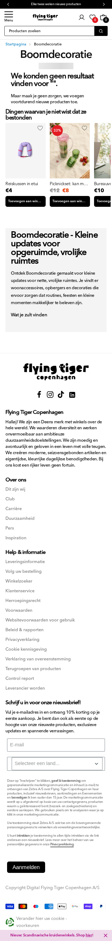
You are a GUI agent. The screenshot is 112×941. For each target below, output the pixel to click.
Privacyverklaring (22, 640)
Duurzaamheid (20, 518)
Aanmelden (26, 867)
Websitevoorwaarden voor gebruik (40, 620)
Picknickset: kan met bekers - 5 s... (68, 184)
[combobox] (57, 763)
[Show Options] (96, 763)
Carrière (13, 509)
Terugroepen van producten (33, 669)
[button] (8, 17)
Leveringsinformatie (25, 562)
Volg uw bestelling (23, 571)
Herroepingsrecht (23, 601)
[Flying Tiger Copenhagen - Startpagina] (56, 372)
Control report (19, 678)
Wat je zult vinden (29, 315)
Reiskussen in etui (21, 184)
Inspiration (15, 538)
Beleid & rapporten (24, 630)
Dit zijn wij (15, 489)
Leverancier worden (25, 688)
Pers (9, 528)
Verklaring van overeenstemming (38, 659)
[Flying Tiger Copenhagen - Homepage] (45, 17)
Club (10, 499)
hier (89, 935)
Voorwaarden (18, 610)
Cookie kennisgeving (26, 649)
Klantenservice (20, 591)
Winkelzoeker (18, 581)
